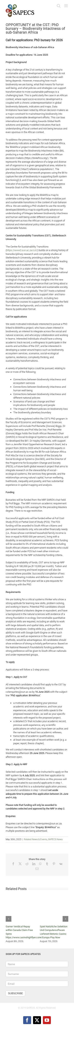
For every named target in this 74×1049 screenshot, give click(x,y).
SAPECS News (55, 839)
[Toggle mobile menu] (66, 6)
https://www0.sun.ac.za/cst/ (21, 250)
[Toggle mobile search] (59, 6)
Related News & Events (35, 839)
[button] (8, 919)
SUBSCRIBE (15, 993)
